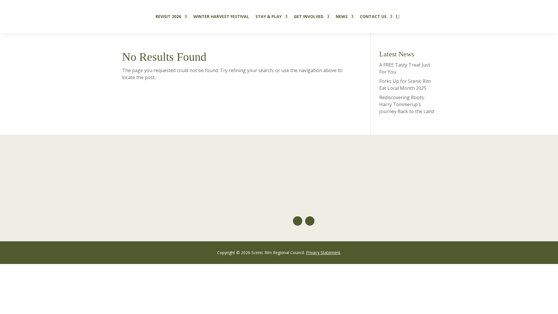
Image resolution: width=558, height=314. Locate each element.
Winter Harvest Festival (221, 16)
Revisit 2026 (168, 16)
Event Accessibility (47, 206)
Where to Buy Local (181, 194)
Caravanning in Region (185, 206)
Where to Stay (175, 171)
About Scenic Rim (311, 171)
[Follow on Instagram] (297, 221)
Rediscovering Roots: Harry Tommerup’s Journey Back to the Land (406, 104)
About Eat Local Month (53, 171)
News (342, 16)
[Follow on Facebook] (309, 221)
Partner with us (310, 206)
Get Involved (308, 16)
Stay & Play (268, 16)
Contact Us (373, 16)
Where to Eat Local (180, 182)
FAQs (298, 182)
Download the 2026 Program (59, 182)
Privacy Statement (323, 252)
